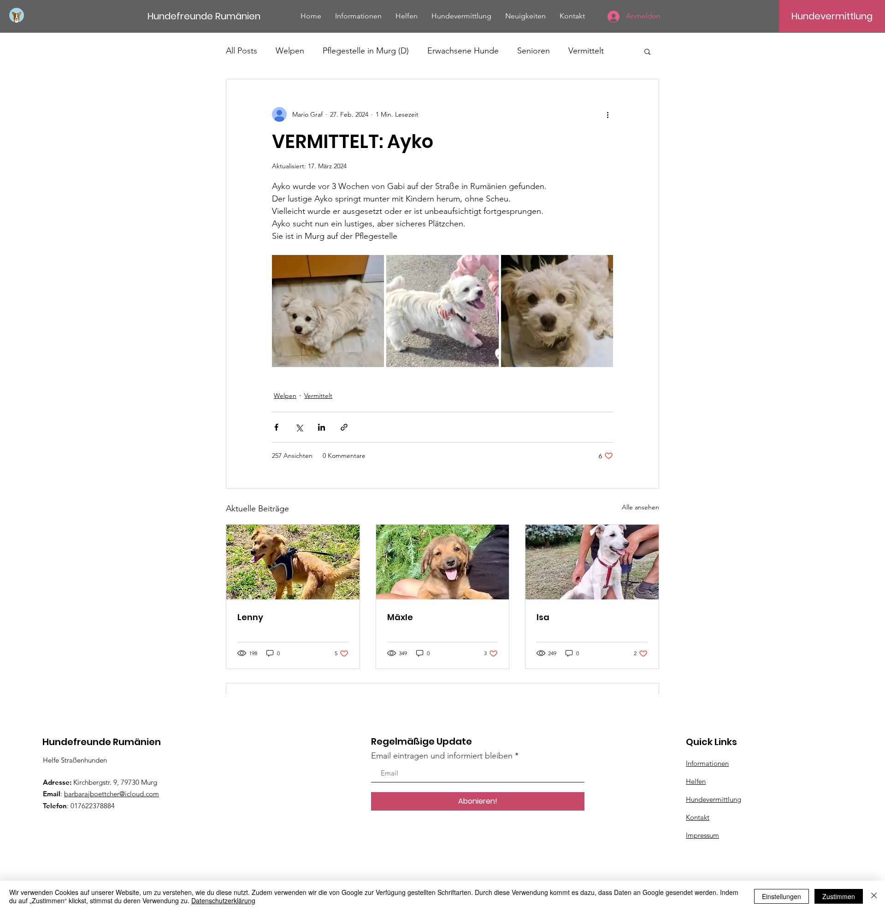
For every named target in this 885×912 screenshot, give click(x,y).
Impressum (702, 835)
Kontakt (697, 817)
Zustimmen (838, 896)
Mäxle (400, 617)
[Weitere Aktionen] (607, 114)
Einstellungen (781, 896)
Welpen (290, 51)
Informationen (707, 763)
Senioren (533, 51)
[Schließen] (873, 896)
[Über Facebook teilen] (276, 427)
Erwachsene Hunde (463, 51)
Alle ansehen (640, 507)
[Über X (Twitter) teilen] (299, 427)
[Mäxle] (442, 562)
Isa (543, 617)
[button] (647, 51)
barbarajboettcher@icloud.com (111, 793)
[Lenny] (293, 562)
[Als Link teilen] (344, 427)
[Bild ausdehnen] (328, 311)
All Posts (241, 51)
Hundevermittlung (713, 799)
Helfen (696, 781)
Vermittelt (586, 51)
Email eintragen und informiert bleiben (442, 756)
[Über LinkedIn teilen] (321, 427)
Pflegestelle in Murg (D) (366, 51)
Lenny (250, 617)
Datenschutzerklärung (223, 900)
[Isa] (592, 562)
